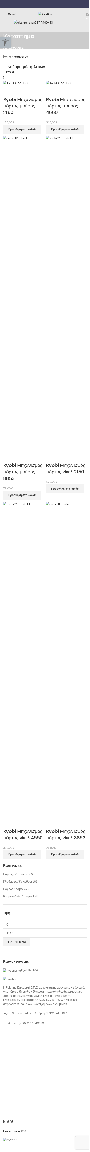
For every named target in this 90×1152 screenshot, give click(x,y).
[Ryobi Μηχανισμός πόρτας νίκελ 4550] (23, 659)
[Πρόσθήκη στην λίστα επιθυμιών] (19, 91)
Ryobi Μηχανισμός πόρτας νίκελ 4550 (23, 834)
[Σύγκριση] (8, 91)
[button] (22, 129)
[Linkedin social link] (47, 4)
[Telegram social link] (52, 4)
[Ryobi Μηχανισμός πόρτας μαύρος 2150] (15, 83)
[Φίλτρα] (5, 1146)
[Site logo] (45, 14)
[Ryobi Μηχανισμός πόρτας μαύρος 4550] (58, 83)
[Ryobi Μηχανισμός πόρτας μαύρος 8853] (23, 293)
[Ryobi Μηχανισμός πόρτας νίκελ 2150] (66, 293)
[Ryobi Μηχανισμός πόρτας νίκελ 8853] (66, 659)
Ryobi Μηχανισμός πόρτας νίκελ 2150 (65, 468)
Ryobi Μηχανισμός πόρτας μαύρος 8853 (22, 472)
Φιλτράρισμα (16, 942)
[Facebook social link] (37, 4)
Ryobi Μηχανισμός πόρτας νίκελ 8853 (65, 834)
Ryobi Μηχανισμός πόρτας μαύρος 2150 (22, 106)
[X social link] (42, 4)
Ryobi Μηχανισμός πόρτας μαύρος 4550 (65, 106)
